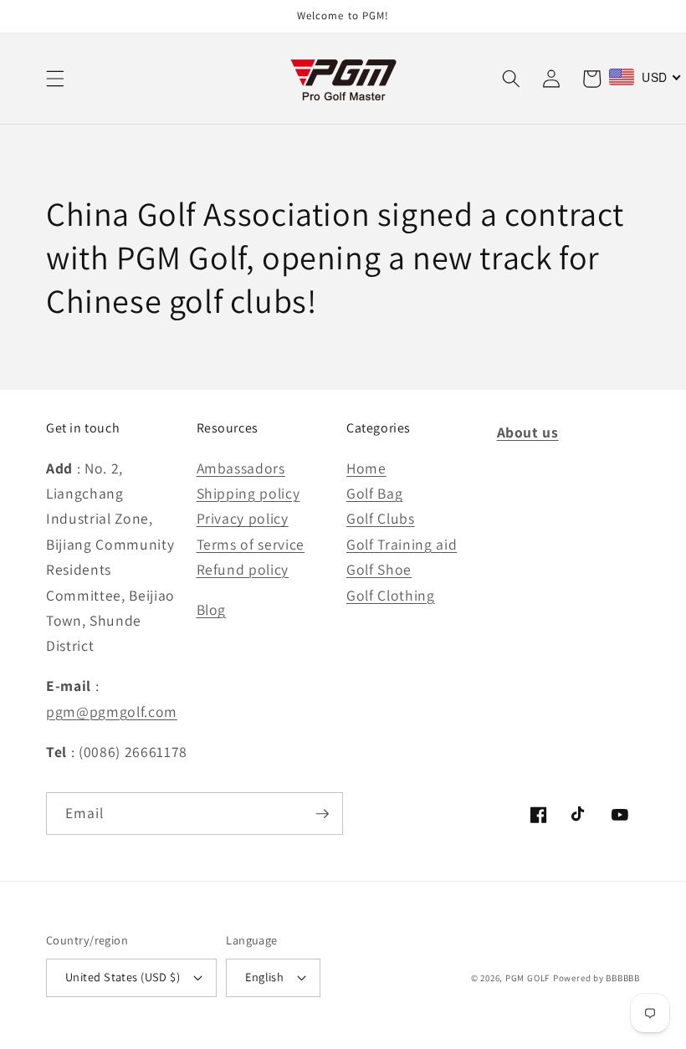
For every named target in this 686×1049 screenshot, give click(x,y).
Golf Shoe (379, 569)
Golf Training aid (401, 544)
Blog (212, 609)
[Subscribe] (322, 814)
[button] (55, 79)
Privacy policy (243, 518)
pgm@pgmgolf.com (111, 711)
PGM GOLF (527, 978)
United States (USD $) (122, 977)
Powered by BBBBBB (596, 978)
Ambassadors (241, 468)
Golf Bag (374, 493)
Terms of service (251, 544)
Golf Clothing (390, 595)
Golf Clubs (380, 518)
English (264, 977)
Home (366, 468)
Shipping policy (248, 493)
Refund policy (243, 569)
